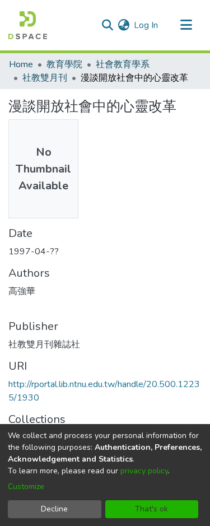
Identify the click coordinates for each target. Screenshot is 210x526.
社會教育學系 (123, 64)
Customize (26, 486)
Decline (54, 509)
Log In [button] (146, 25)
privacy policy (144, 471)
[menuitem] (123, 25)
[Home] (27, 25)
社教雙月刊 (44, 78)
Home (21, 64)
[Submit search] (107, 25)
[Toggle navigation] (186, 25)
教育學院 (64, 64)
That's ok (151, 509)
